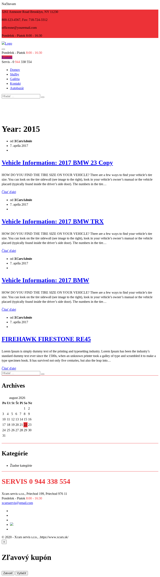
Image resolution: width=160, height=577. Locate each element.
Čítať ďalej (9, 192)
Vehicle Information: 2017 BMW (45, 280)
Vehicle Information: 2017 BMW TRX (53, 221)
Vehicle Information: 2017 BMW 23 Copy (57, 162)
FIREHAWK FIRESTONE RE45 (46, 339)
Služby (14, 74)
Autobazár (17, 88)
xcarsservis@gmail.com (17, 503)
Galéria (15, 79)
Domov (15, 70)
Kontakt (15, 83)
